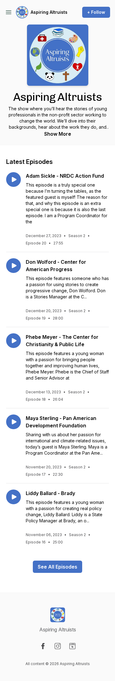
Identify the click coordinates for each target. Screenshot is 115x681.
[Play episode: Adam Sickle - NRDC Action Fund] (13, 179)
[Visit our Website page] (72, 646)
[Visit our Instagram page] (58, 646)
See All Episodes (57, 567)
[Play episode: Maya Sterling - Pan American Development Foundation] (13, 421)
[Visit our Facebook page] (43, 646)
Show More (57, 134)
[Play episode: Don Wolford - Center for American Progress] (13, 265)
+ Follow (96, 12)
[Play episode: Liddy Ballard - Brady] (13, 497)
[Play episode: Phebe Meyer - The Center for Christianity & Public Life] (13, 340)
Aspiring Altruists (49, 12)
